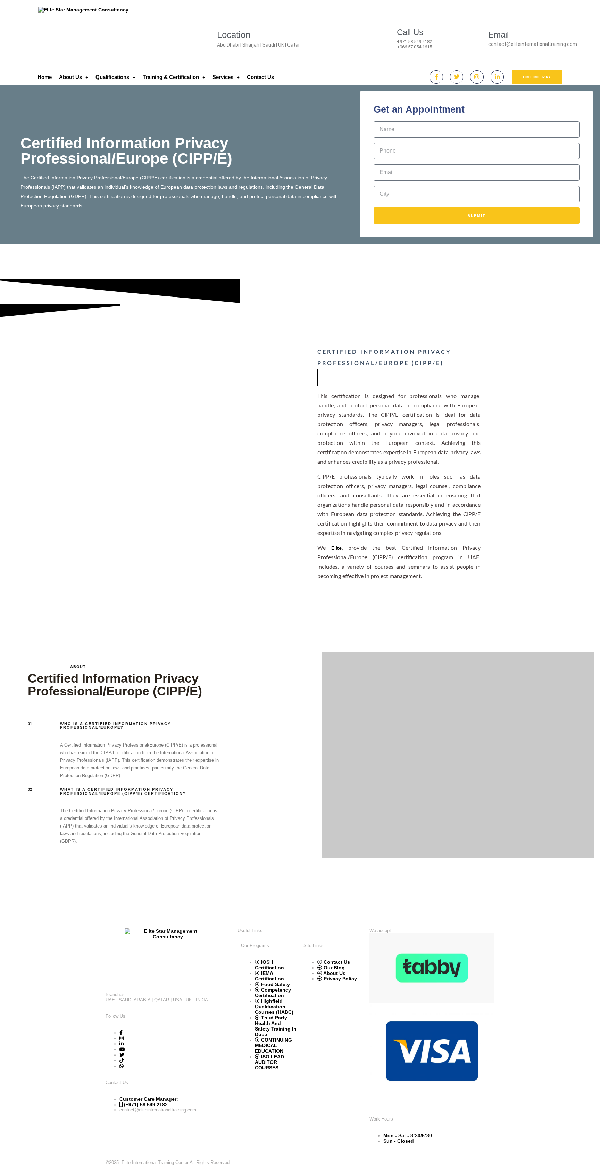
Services (222, 77)
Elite (336, 548)
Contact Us (260, 77)
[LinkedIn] (121, 1043)
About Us (70, 77)
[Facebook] (121, 1032)
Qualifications (112, 77)
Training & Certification (171, 77)
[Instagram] (476, 76)
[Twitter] (456, 76)
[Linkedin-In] (497, 76)
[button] (73, 76)
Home (45, 77)
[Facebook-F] (436, 76)
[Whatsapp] (121, 1066)
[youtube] (122, 1049)
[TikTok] (121, 1060)
